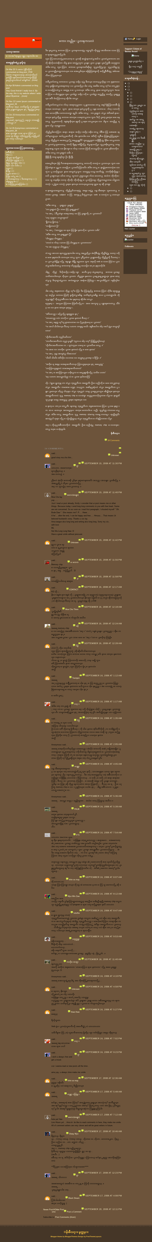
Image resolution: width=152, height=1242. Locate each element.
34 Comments (114, 440)
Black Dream (74, 1198)
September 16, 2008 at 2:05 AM (104, 744)
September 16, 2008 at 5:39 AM (104, 807)
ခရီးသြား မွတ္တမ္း (13, 160)
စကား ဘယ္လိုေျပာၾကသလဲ (76, 41)
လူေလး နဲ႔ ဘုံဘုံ (137, 185)
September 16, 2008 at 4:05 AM (104, 764)
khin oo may (74, 879)
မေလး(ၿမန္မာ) (73, 495)
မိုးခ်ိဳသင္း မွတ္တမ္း (77, 1232)
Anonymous (20, 115)
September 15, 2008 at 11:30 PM (103, 463)
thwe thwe (75, 1012)
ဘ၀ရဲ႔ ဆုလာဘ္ (136, 128)
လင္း (77, 704)
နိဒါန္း (9, 171)
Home (54, 1210)
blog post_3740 (25, 72)
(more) (34, 80)
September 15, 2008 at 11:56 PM (103, 560)
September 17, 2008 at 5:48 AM (104, 1092)
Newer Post (48, 1209)
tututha (77, 913)
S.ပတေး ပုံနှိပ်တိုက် (24, 69)
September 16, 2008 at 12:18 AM (103, 607)
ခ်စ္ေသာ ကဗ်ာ (12, 165)
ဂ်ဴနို (77, 646)
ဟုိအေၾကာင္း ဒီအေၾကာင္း (20, 179)
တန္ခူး (77, 766)
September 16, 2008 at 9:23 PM (104, 1052)
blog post (10, 117)
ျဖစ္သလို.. (133, 135)
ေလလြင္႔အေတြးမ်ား (16, 184)
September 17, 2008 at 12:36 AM (103, 1078)
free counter (130, 229)
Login (138, 39)
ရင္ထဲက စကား (11, 173)
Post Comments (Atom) (65, 1217)
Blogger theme (57, 1236)
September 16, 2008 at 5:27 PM (104, 1009)
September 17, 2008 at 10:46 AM (103, 1131)
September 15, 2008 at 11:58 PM (103, 577)
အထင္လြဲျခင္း (135, 149)
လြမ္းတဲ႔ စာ (12, 176)
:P (78, 579)
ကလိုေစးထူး (73, 962)
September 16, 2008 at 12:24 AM (103, 623)
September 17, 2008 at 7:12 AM (104, 1115)
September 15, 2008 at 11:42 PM (103, 540)
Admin (17, 85)
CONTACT (73, 589)
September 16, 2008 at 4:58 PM (104, 987)
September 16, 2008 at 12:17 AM (103, 587)
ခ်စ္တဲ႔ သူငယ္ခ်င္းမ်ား (14, 163)
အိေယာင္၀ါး (135, 162)
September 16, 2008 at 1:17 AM (104, 701)
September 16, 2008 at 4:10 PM (104, 976)
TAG (8, 155)
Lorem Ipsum (21, 101)
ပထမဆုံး (133, 125)
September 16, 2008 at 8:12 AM (104, 894)
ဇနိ (77, 626)
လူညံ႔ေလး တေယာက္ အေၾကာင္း (136, 114)
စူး (77, 466)
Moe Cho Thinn (71, 609)
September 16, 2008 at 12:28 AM (103, 643)
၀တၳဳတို (9, 152)
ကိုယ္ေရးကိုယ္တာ (13, 157)
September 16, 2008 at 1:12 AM (104, 675)
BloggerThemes (71, 1236)
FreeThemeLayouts (93, 1236)
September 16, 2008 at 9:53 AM (104, 936)
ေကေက (75, 562)
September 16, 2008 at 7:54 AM (104, 833)
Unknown (115, 455)
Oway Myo (73, 1134)
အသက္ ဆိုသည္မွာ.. (137, 158)
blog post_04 (11, 104)
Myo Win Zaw (74, 896)
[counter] (129, 240)
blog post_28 (11, 131)
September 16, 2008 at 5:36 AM (104, 796)
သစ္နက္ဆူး (76, 939)
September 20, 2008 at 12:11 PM (103, 1209)
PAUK (77, 809)
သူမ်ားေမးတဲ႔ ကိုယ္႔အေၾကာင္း (137, 167)
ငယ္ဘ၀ (8, 168)
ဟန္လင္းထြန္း (73, 1094)
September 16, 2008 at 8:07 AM (104, 877)
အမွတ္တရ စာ (11, 181)
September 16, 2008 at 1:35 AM (104, 718)
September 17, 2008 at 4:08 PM (104, 1196)
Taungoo (76, 678)
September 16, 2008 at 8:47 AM (104, 911)
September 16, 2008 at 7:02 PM (104, 1038)
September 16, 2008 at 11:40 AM (103, 959)
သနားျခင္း (134, 132)
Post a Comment (74, 1212)
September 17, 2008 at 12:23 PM (103, 1173)
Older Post (59, 1209)
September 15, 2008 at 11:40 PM (103, 492)
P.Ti (78, 835)
